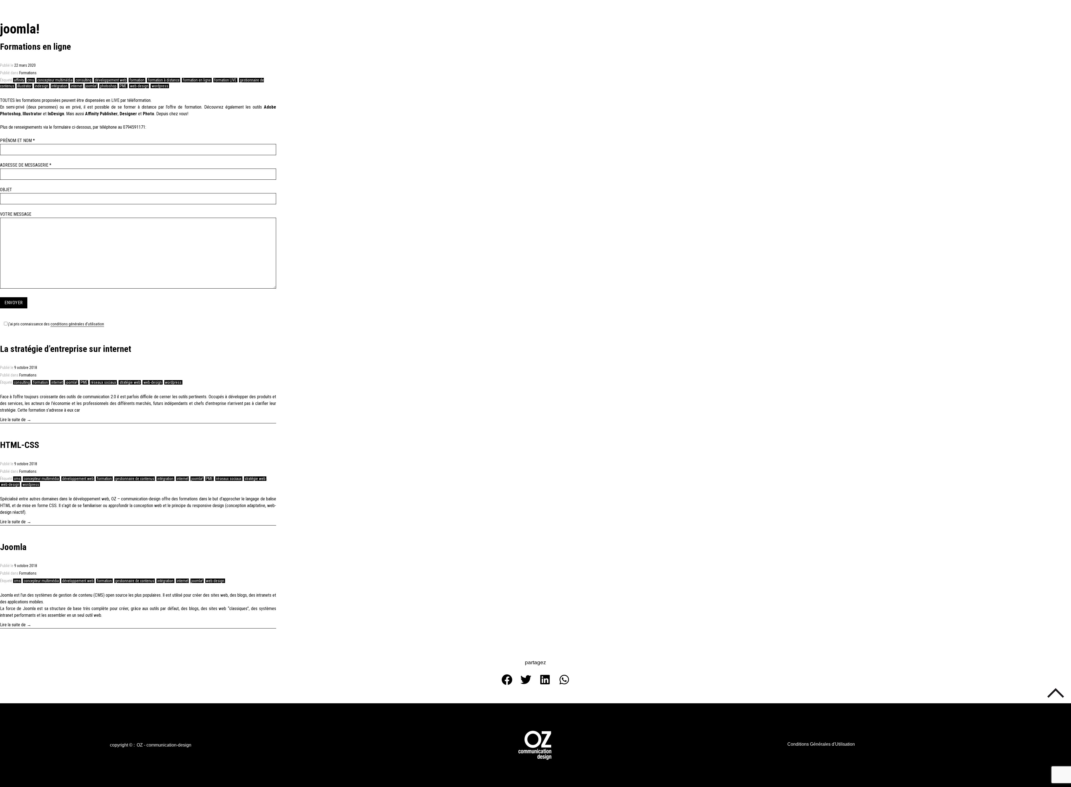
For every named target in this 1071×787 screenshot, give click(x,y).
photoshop (108, 86)
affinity (19, 80)
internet (76, 86)
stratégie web (129, 382)
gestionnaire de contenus (134, 478)
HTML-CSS (19, 445)
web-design (139, 86)
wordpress (159, 86)
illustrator (24, 86)
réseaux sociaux (103, 382)
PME (123, 86)
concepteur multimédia (55, 80)
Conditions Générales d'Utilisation (77, 324)
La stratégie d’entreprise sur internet (65, 349)
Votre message (15, 214)
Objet (6, 189)
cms (30, 80)
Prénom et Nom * (17, 140)
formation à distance (164, 80)
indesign (41, 86)
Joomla (13, 547)
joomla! (91, 86)
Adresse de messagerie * (25, 165)
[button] (122, 745)
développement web (110, 80)
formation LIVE (225, 80)
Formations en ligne (35, 46)
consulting (83, 80)
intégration (59, 86)
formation (136, 80)
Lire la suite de (23, 419)
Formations (28, 73)
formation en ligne (197, 80)
